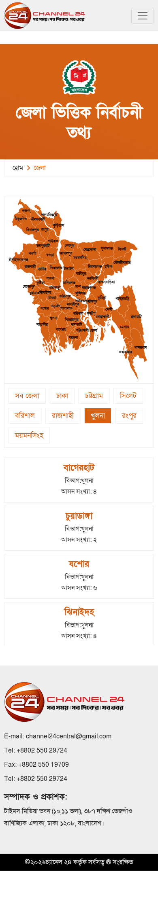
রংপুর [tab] (129, 415)
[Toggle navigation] (142, 16)
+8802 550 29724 (42, 750)
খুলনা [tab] (98, 415)
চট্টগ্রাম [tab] (94, 396)
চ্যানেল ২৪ (59, 862)
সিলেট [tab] (128, 396)
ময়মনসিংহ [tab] (29, 435)
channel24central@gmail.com (68, 736)
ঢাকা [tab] (62, 396)
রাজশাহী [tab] (63, 415)
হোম (18, 167)
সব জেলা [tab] (27, 396)
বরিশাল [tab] (25, 415)
